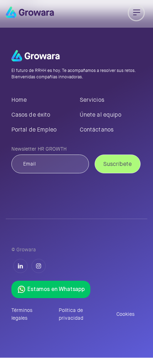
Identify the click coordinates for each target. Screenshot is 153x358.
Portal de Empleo (34, 129)
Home (19, 100)
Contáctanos (97, 129)
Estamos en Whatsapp (56, 289)
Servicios (92, 100)
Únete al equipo (100, 114)
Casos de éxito (30, 114)
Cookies (125, 314)
